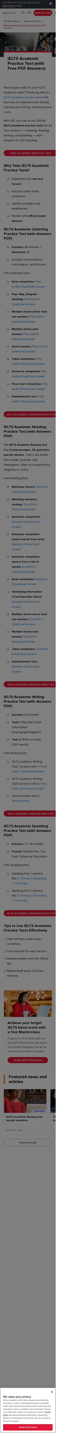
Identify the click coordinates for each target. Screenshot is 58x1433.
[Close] (52, 1392)
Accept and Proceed (28, 1427)
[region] (28, 1410)
